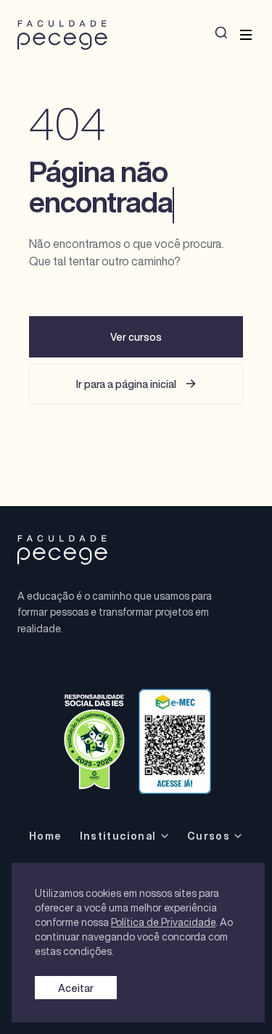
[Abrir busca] (221, 32)
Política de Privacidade (163, 922)
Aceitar (76, 988)
